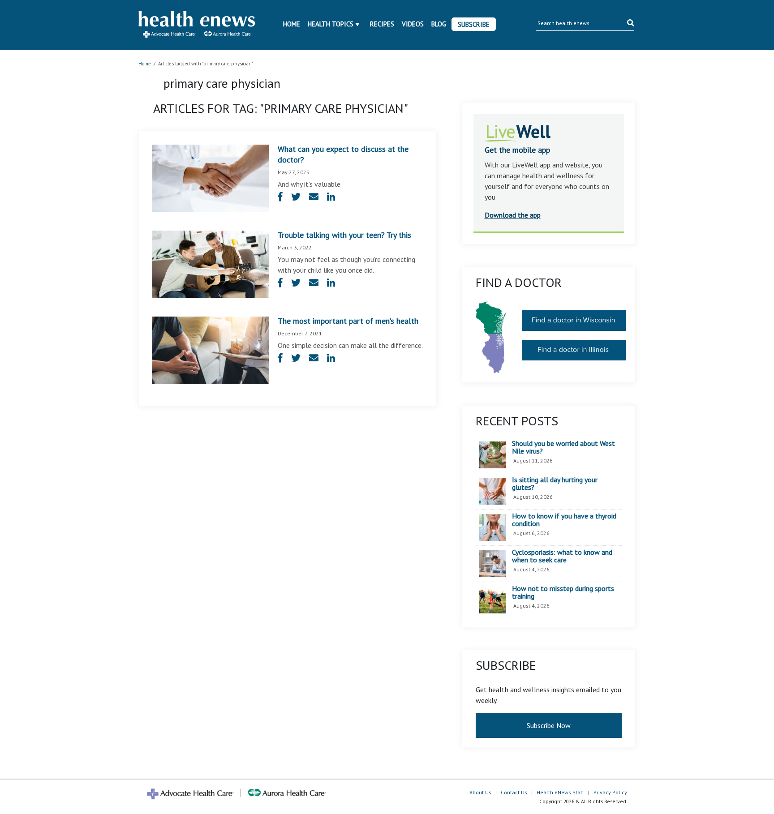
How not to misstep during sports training (563, 592)
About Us (480, 792)
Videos (413, 24)
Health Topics (330, 24)
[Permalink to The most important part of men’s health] (210, 349)
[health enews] (197, 25)
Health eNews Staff (560, 792)
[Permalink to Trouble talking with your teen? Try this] (210, 263)
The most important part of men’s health (348, 321)
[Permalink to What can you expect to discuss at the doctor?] (210, 177)
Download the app (513, 214)
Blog (438, 24)
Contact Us (514, 792)
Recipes (382, 24)
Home (291, 24)
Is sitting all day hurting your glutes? (555, 484)
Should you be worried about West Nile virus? (563, 447)
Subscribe (474, 24)
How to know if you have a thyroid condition (564, 520)
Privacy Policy (610, 792)
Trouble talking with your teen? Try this (344, 235)
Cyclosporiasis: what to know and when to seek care (562, 556)
